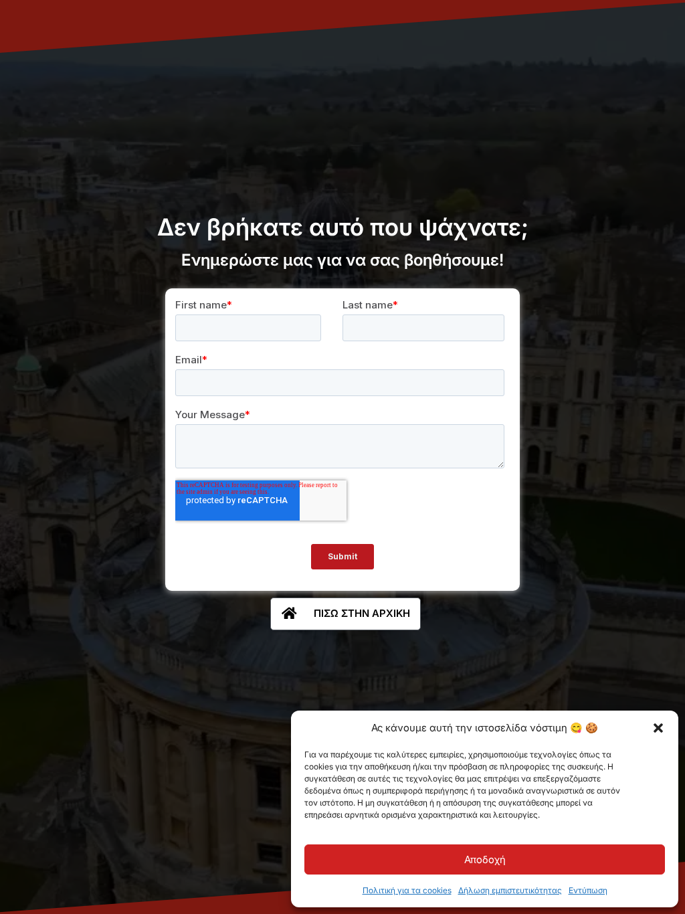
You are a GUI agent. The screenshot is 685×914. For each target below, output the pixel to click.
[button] (658, 728)
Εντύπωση (588, 890)
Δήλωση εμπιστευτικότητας (510, 890)
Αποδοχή (485, 859)
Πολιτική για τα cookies (407, 890)
